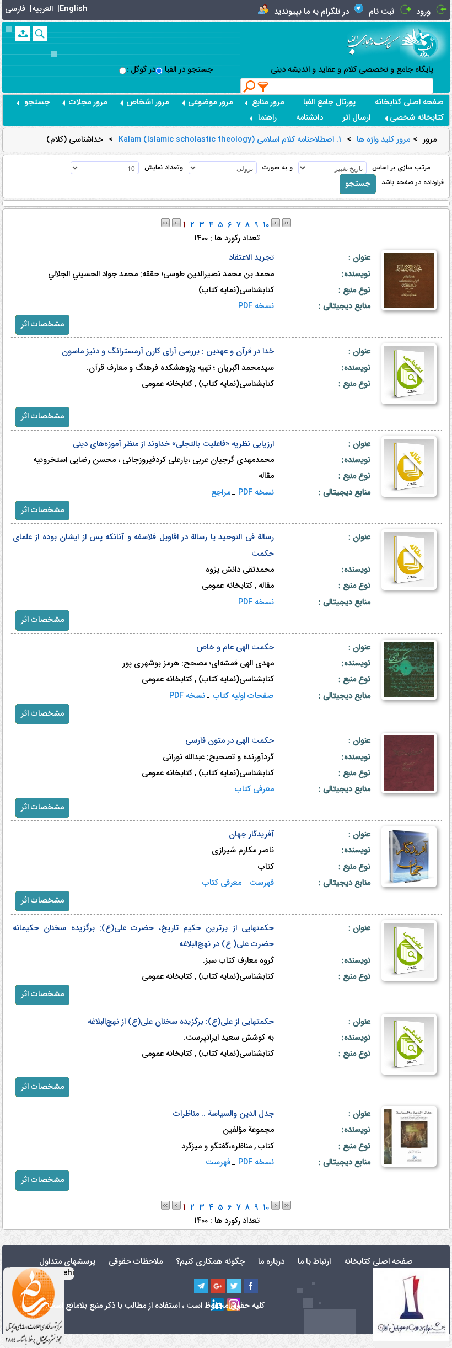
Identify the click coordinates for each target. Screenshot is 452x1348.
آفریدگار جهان (251, 834)
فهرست (261, 883)
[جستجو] (40, 33)
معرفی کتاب (254, 789)
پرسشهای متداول (67, 1261)
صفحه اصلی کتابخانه (409, 102)
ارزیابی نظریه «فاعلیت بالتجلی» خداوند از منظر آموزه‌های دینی (173, 444)
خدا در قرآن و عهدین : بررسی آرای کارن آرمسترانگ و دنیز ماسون (168, 351)
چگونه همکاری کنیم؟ (210, 1261)
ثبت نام (381, 12)
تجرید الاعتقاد (251, 257)
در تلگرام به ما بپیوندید (311, 12)
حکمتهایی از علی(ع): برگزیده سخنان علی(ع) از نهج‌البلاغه (181, 1022)
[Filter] (263, 86)
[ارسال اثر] (22, 33)
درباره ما (271, 1261)
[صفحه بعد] (275, 222)
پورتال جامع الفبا (329, 102)
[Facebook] (251, 1286)
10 (266, 225)
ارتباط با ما (314, 1261)
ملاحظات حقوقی (136, 1261)
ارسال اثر (356, 117)
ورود (423, 12)
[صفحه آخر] (286, 222)
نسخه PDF (256, 306)
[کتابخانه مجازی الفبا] (425, 42)
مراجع (220, 492)
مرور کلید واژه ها (383, 140)
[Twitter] (234, 1286)
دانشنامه (309, 117)
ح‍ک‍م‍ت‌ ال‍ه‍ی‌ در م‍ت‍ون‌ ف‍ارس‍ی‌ (229, 740)
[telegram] (201, 1286)
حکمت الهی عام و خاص (235, 647)
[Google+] (218, 1286)
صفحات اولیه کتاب (243, 696)
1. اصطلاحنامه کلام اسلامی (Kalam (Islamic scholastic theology (230, 140)
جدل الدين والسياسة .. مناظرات (223, 1114)
